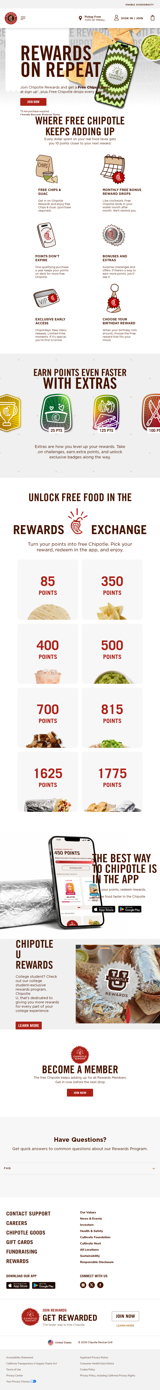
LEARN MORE (28, 1025)
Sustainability (90, 1256)
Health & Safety (91, 1231)
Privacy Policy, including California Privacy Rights (107, 1375)
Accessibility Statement (19, 1357)
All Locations (89, 1250)
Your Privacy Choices (18, 1381)
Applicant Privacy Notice (94, 1357)
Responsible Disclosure (97, 1262)
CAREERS (16, 1223)
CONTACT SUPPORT (28, 1213)
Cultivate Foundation (95, 1237)
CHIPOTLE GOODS (25, 1232)
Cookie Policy (87, 1369)
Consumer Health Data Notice (97, 1363)
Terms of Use (13, 1369)
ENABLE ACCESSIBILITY (140, 4)
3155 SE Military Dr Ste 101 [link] (96, 20)
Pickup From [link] (93, 17)
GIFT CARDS (19, 1242)
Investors (87, 1225)
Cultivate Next (90, 1243)
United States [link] (63, 1342)
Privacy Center (14, 1375)
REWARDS (17, 1261)
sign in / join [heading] (132, 18)
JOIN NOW (33, 102)
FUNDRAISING (21, 1251)
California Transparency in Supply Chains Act (31, 1363)
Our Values (88, 1212)
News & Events (91, 1218)
